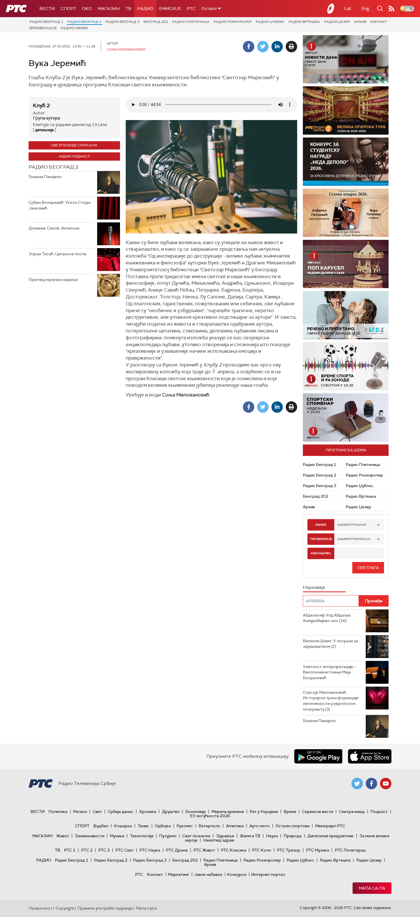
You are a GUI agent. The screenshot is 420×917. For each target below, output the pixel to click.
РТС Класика (233, 850)
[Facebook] (248, 46)
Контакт (378, 21)
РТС (191, 8)
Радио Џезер (337, 21)
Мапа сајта (372, 888)
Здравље (225, 835)
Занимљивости (89, 835)
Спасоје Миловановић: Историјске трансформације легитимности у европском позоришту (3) (331, 701)
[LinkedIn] (277, 46)
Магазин (109, 8)
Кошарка (123, 825)
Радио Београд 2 (84, 21)
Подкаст (379, 811)
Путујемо (168, 835)
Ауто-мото (259, 825)
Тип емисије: (321, 539)
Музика (117, 835)
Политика (57, 811)
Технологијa (141, 835)
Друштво (171, 811)
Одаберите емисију (354, 539)
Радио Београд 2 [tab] (53, 167)
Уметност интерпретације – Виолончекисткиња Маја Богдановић (329, 672)
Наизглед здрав (218, 840)
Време (290, 811)
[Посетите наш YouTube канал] (385, 783)
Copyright (65, 908)
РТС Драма (177, 850)
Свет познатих (196, 835)
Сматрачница (352, 811)
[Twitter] (263, 46)
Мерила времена (227, 811)
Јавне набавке (208, 874)
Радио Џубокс (270, 21)
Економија (195, 811)
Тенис (143, 825)
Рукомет (185, 825)
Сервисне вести (317, 811)
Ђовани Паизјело (45, 176)
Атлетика (235, 825)
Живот (62, 835)
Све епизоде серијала (74, 145)
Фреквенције (43, 28)
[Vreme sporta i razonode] (346, 366)
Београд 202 (155, 21)
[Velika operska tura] (346, 110)
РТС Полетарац (350, 850)
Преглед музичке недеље (53, 279)
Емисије (170, 8)
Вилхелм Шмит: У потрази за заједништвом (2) (330, 643)
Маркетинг (178, 874)
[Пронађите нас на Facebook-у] (371, 783)
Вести (47, 8)
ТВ (128, 8)
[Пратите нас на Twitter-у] (357, 783)
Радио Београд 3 (122, 21)
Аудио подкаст (74, 156)
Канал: (320, 525)
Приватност (40, 908)
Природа (293, 835)
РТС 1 (69, 850)
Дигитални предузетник (330, 835)
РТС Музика (317, 850)
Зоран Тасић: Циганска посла (57, 253)
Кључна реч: (321, 553)
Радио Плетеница (190, 21)
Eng (365, 8)
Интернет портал (268, 874)
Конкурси (236, 874)
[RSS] (391, 8)
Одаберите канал (351, 525)
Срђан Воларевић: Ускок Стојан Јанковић (60, 205)
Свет (97, 811)
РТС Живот (204, 850)
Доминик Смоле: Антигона (54, 228)
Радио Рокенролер (232, 21)
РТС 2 (87, 850)
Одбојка (163, 825)
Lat (347, 8)
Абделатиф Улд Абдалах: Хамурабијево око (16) (327, 618)
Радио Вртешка (304, 21)
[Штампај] (291, 46)
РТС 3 (104, 850)
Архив (360, 21)
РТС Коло (261, 850)
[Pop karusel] (346, 264)
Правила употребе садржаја (105, 908)
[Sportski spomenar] (346, 417)
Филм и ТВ (250, 835)
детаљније (44, 129)
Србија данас (120, 811)
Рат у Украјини (264, 811)
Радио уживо (74, 28)
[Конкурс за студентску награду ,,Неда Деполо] (346, 161)
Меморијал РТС (330, 825)
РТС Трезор (288, 850)
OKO (87, 8)
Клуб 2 (41, 105)
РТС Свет (124, 850)
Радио (145, 8)
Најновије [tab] (314, 587)
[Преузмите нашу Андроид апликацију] (318, 756)
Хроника (147, 811)
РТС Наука (149, 850)
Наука (272, 835)
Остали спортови (292, 825)
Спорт (68, 8)
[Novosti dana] (346, 59)
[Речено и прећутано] (346, 315)
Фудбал (100, 825)
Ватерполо (209, 825)
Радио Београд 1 (46, 21)
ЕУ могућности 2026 (210, 815)
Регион (80, 811)
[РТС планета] (331, 8)
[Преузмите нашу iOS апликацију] (369, 756)
